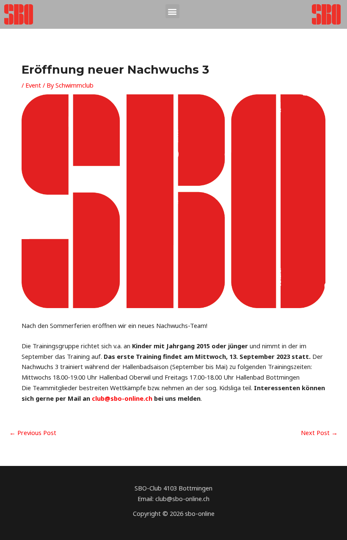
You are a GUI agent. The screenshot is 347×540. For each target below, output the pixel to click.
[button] (172, 11)
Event (33, 85)
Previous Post (32, 432)
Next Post (319, 432)
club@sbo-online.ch (122, 398)
